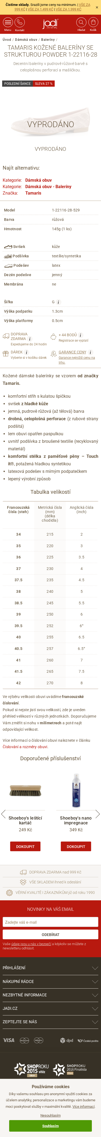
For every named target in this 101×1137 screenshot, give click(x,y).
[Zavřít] (97, 7)
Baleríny (48, 40)
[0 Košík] (93, 22)
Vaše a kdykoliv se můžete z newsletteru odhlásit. (44, 946)
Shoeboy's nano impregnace (76, 820)
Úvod (7, 40)
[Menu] (8, 22)
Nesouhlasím (50, 1115)
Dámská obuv (26, 40)
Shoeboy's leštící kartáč (25, 820)
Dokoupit (25, 846)
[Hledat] (81, 22)
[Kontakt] (20, 22)
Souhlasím (50, 1126)
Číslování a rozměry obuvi (25, 747)
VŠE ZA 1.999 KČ (68, 9)
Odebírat (51, 935)
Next (98, 814)
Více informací (83, 1107)
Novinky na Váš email (50, 909)
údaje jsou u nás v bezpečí (31, 944)
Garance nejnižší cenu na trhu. (77, 357)
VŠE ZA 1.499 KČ (40, 9)
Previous (3, 814)
